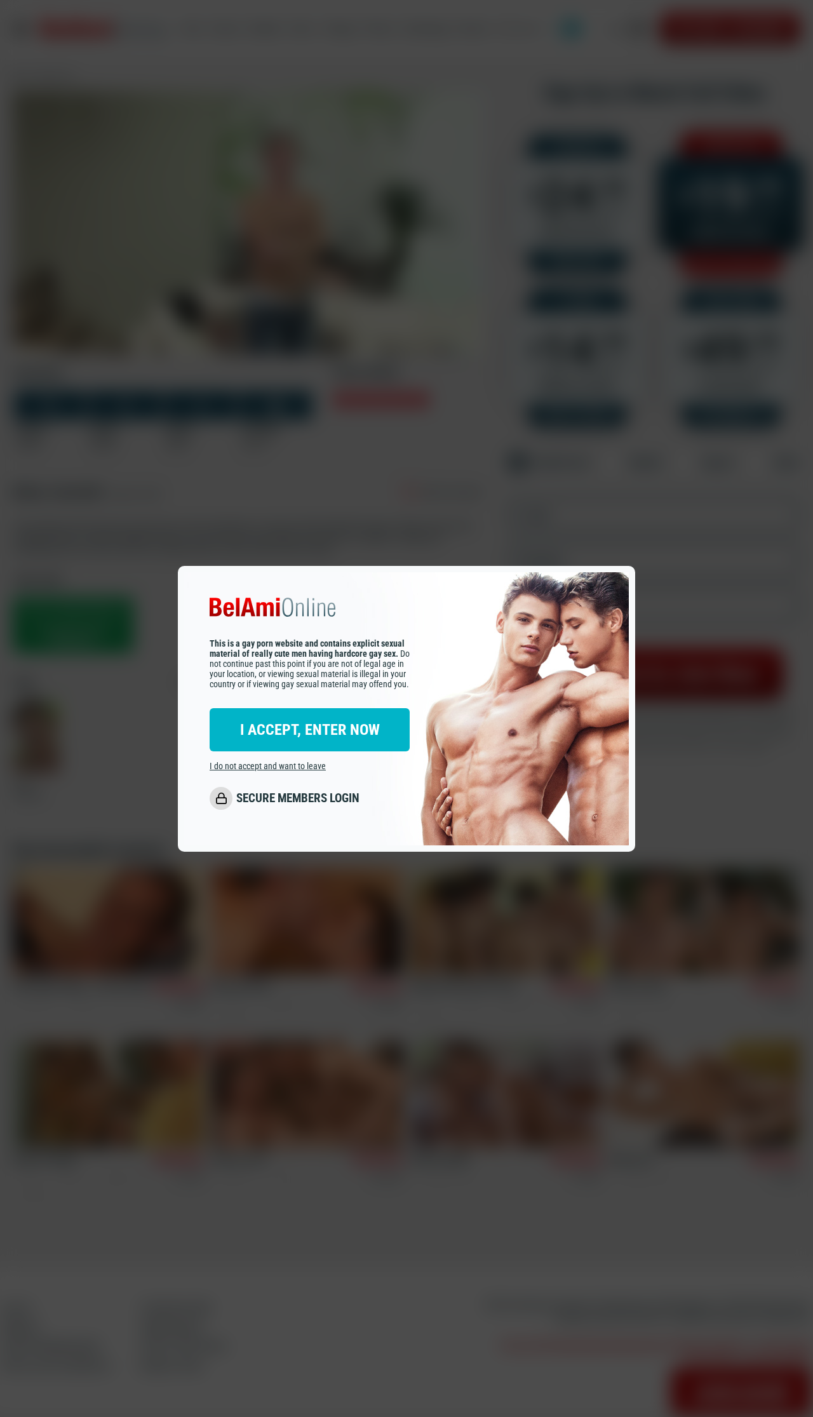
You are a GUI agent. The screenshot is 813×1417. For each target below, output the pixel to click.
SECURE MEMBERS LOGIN (297, 798)
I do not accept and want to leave (268, 765)
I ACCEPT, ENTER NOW (310, 729)
